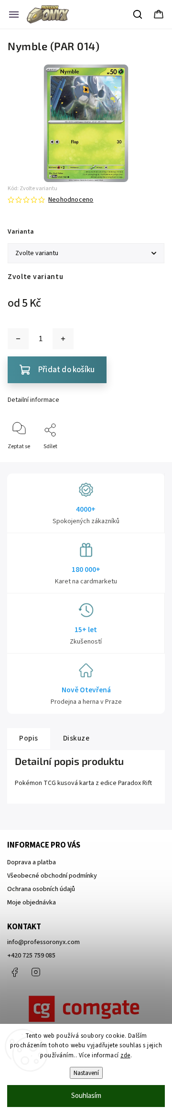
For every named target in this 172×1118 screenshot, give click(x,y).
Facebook (14, 972)
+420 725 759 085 (31, 955)
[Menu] (13, 14)
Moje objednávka (31, 902)
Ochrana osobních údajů (41, 889)
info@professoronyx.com (43, 942)
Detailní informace (33, 400)
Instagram (36, 972)
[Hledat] (138, 14)
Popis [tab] (28, 738)
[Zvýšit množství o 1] (63, 338)
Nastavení (86, 1072)
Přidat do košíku (66, 370)
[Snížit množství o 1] (18, 338)
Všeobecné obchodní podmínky (52, 876)
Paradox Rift (135, 783)
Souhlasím (86, 1096)
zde (125, 1055)
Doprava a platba (31, 862)
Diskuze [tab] (76, 738)
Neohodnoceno (70, 199)
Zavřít (148, 462)
